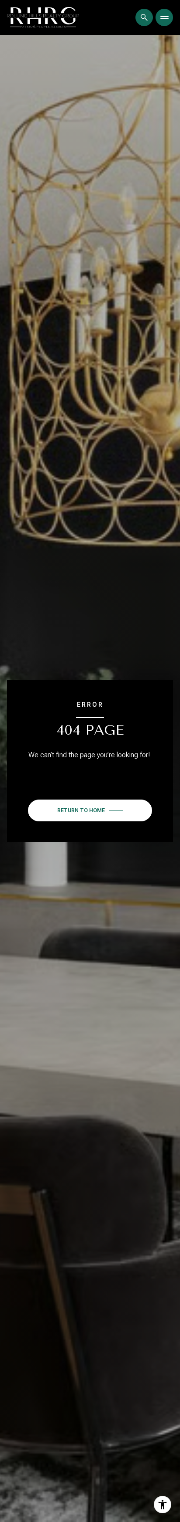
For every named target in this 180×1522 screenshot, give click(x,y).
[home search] (144, 17)
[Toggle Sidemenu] (164, 17)
